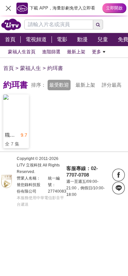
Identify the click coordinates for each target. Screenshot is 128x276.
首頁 (8, 68)
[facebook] (118, 174)
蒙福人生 (30, 68)
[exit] (8, 8)
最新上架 (85, 85)
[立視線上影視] (11, 24)
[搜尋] (98, 24)
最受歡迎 (59, 85)
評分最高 (111, 85)
